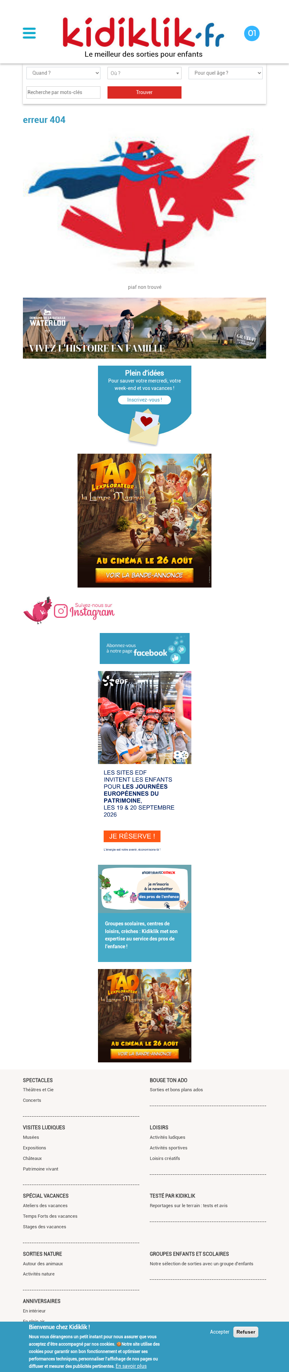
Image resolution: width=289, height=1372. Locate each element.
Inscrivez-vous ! (144, 400)
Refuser (245, 1332)
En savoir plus (131, 1366)
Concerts (32, 1100)
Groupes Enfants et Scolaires (189, 1254)
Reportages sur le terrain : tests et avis (189, 1205)
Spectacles (38, 1080)
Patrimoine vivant (40, 1169)
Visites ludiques (44, 1127)
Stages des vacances (44, 1226)
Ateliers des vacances (45, 1205)
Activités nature (39, 1274)
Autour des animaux (43, 1263)
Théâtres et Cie (38, 1089)
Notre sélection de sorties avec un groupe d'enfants (201, 1263)
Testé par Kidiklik (172, 1196)
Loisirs (159, 1127)
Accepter (219, 1332)
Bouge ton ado (168, 1080)
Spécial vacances (46, 1196)
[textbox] (144, 73)
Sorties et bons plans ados (176, 1089)
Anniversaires (42, 1301)
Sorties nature (42, 1254)
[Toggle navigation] (29, 34)
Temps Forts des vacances (50, 1216)
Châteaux (32, 1158)
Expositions (34, 1147)
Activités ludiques (167, 1137)
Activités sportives (168, 1147)
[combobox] (144, 73)
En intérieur (34, 1311)
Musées (31, 1137)
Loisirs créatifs (165, 1158)
